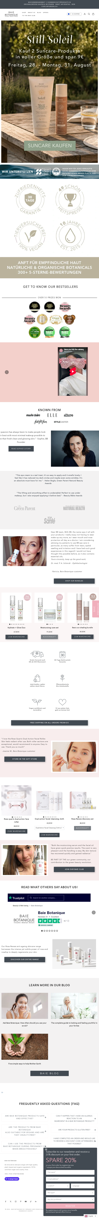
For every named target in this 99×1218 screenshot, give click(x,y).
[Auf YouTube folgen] (26, 1201)
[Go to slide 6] (18, 624)
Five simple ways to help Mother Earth (24, 1064)
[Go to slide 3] (13, 624)
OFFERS (45, 12)
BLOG (39, 12)
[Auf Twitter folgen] (11, 1201)
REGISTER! (70, 1206)
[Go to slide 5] (16, 624)
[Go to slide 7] (20, 624)
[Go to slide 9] (23, 624)
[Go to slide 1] (9, 624)
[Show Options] (68, 1186)
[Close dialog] (46, 1149)
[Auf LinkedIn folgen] (36, 1201)
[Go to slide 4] (52, 624)
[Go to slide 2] (11, 624)
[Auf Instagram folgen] (16, 1201)
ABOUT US (31, 12)
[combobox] (90, 1216)
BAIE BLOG (49, 1073)
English (91, 1216)
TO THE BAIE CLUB (28, 15)
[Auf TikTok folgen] (31, 1201)
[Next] (94, 912)
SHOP (24, 12)
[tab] (42, 931)
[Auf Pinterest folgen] (21, 1201)
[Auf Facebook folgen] (6, 1201)
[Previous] (7, 372)
